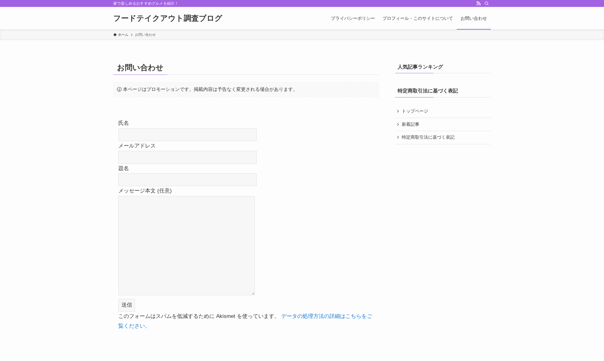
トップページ (415, 111)
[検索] (487, 3)
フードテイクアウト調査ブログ (167, 18)
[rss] (478, 3)
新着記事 (410, 124)
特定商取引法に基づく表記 (428, 137)
